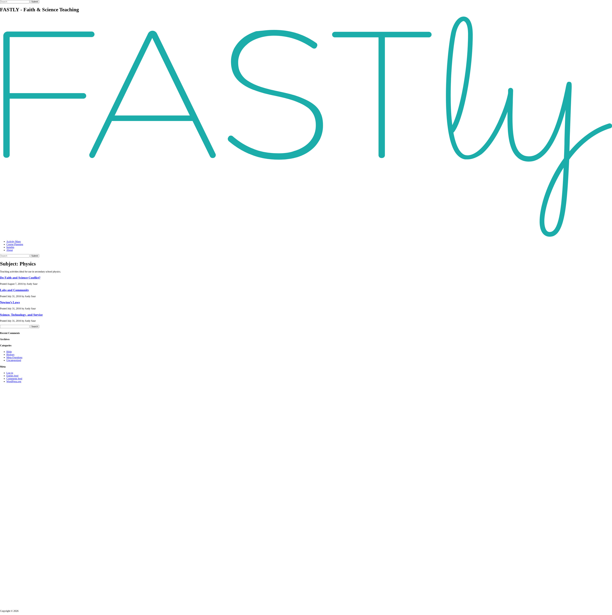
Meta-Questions (14, 357)
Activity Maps (13, 241)
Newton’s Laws (10, 302)
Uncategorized (13, 360)
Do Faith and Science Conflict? (20, 277)
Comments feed (14, 378)
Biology (10, 354)
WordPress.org (13, 381)
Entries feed (12, 375)
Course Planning (14, 244)
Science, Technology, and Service (21, 314)
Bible (9, 351)
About (9, 250)
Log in (9, 373)
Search (34, 326)
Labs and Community (14, 290)
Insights (10, 247)
